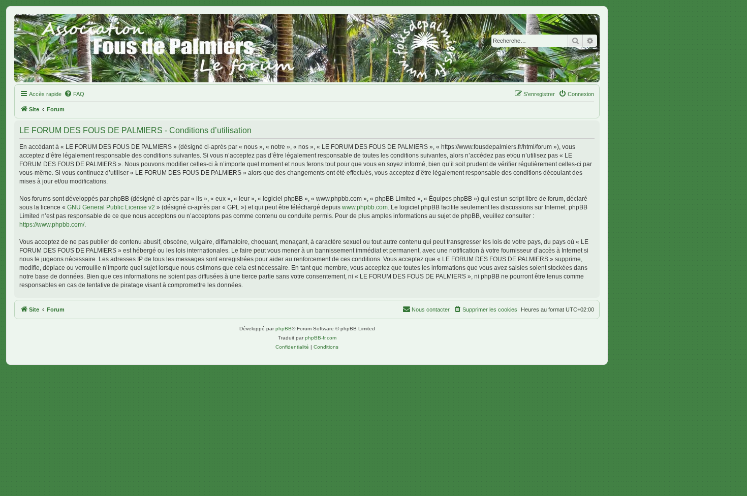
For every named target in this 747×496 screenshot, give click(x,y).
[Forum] (307, 48)
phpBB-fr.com (320, 337)
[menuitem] (74, 94)
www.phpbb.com (365, 207)
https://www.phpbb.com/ (51, 224)
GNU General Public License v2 (111, 207)
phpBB (283, 328)
